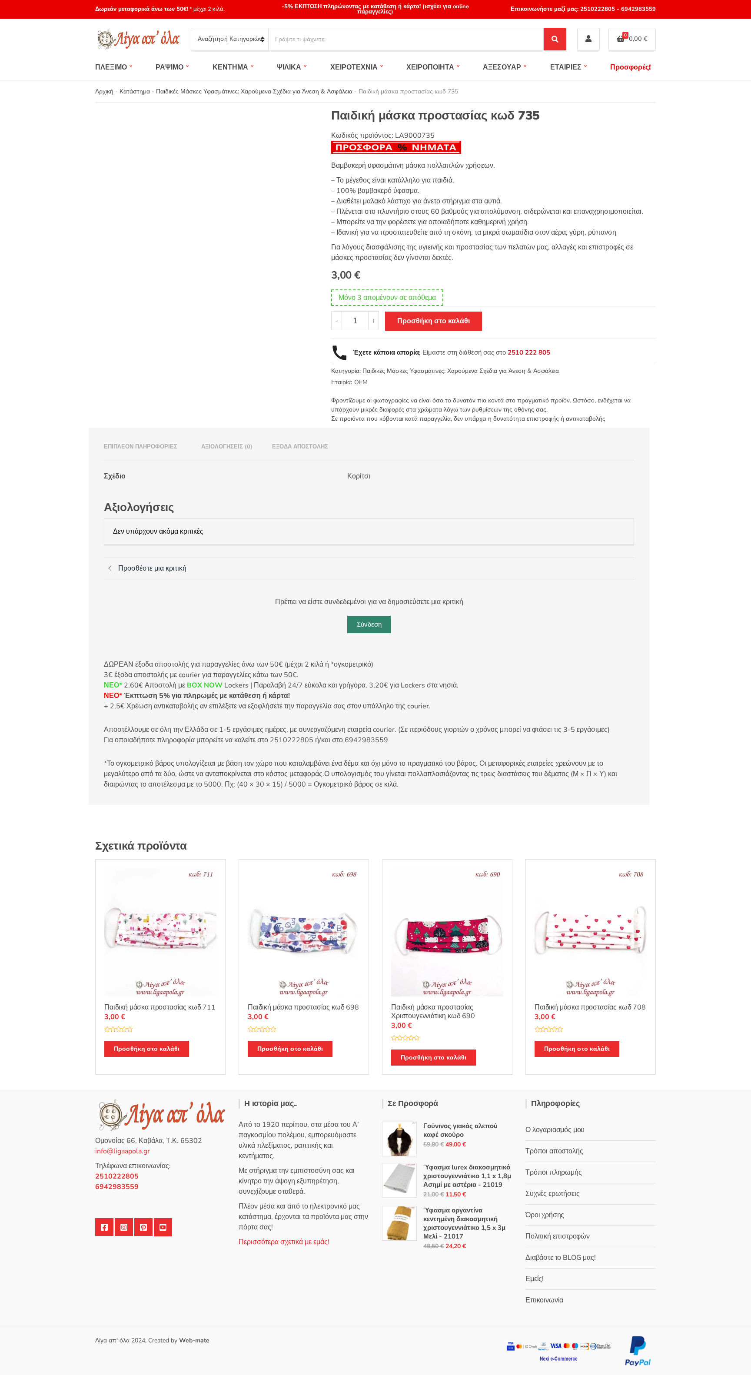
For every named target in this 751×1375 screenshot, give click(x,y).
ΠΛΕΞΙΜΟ (111, 67)
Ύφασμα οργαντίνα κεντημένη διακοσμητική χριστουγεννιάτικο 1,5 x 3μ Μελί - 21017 (464, 1223)
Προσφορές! (630, 67)
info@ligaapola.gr (122, 1151)
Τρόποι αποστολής (554, 1151)
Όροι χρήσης (544, 1215)
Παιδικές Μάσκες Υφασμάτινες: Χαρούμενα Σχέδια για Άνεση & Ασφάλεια (254, 91)
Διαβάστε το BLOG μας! (560, 1257)
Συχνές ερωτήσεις (552, 1194)
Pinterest (143, 1227)
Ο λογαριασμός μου (555, 1130)
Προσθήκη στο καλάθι (433, 321)
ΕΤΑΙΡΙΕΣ (566, 67)
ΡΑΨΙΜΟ (169, 67)
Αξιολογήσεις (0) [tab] (227, 447)
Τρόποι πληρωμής (553, 1172)
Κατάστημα (135, 91)
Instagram (124, 1227)
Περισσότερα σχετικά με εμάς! (284, 1242)
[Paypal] (638, 1350)
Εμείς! (534, 1279)
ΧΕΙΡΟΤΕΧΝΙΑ (354, 67)
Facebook (104, 1227)
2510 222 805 (529, 352)
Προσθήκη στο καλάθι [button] (146, 1049)
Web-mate (194, 1340)
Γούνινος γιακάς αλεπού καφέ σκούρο (460, 1130)
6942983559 (637, 9)
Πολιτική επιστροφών (557, 1236)
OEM (361, 382)
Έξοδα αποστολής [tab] (300, 447)
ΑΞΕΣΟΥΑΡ (502, 67)
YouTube (163, 1227)
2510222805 (597, 9)
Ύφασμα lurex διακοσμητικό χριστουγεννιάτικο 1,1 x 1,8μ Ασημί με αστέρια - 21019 (467, 1176)
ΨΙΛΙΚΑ (289, 67)
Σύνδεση (369, 624)
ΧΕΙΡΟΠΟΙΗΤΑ (430, 67)
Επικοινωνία (544, 1300)
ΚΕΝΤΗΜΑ (230, 67)
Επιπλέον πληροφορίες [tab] (140, 447)
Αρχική (104, 91)
